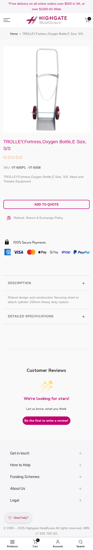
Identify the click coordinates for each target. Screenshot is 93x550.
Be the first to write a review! (46, 420)
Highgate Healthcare (40, 528)
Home (14, 33)
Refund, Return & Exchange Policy (38, 218)
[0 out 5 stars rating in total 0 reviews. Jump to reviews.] (14, 157)
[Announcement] (46, 6)
